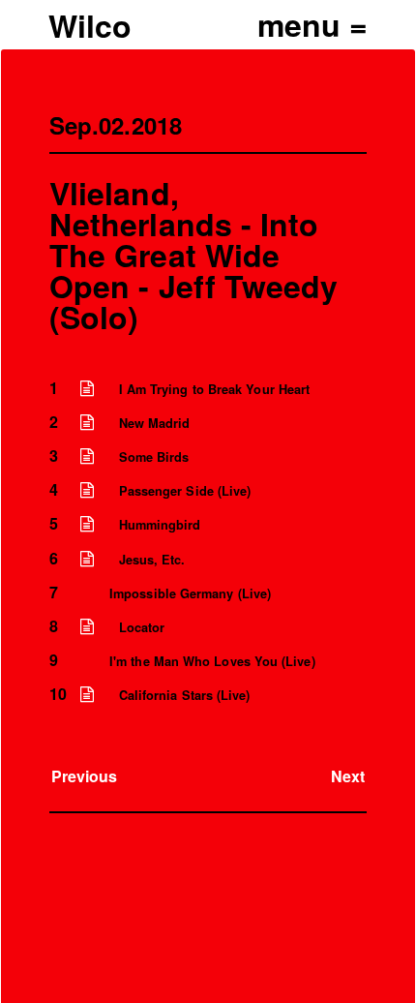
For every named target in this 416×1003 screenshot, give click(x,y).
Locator (142, 627)
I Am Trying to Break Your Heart (214, 389)
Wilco (90, 25)
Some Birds (154, 457)
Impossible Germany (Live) (190, 593)
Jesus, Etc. (152, 559)
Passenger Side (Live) (185, 491)
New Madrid (155, 423)
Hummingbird (160, 524)
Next (348, 776)
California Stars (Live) (185, 695)
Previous (84, 776)
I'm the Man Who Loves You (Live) (212, 661)
